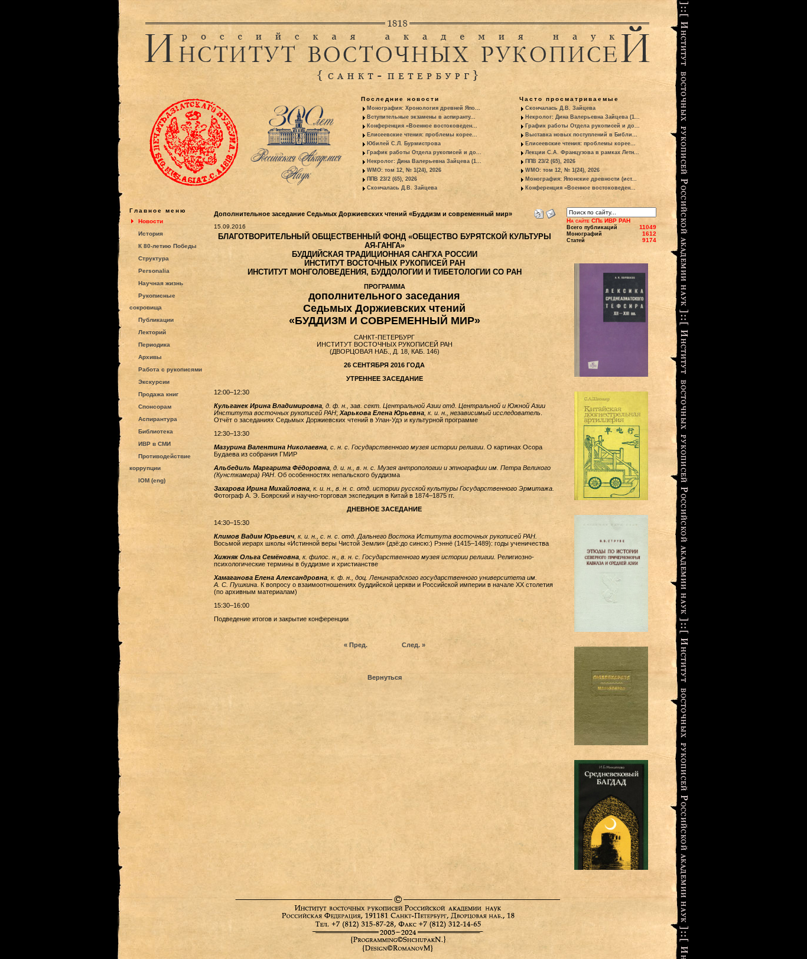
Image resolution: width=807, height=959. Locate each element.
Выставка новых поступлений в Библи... (581, 135)
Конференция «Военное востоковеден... (422, 126)
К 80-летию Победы (167, 246)
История (150, 233)
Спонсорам (154, 406)
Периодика (154, 344)
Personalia (154, 271)
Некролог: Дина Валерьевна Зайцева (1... (424, 161)
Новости (150, 221)
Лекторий (152, 332)
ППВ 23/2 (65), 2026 (392, 179)
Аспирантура (157, 419)
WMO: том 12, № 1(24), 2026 (404, 170)
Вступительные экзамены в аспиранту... (421, 117)
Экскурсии (154, 382)
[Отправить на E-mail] (550, 211)
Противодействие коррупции (160, 462)
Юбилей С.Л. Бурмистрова (404, 143)
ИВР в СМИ (154, 444)
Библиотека (155, 431)
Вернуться (384, 677)
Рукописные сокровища (152, 301)
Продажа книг (158, 394)
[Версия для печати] (539, 211)
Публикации (156, 320)
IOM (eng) (151, 480)
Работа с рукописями (170, 369)
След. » (413, 644)
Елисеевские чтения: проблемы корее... (422, 135)
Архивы (150, 357)
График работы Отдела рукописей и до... (424, 152)
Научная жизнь (160, 283)
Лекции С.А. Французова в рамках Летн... (582, 152)
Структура (153, 258)
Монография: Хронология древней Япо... (423, 108)
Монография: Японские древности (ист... (581, 179)
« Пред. (355, 644)
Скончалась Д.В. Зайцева (402, 188)
